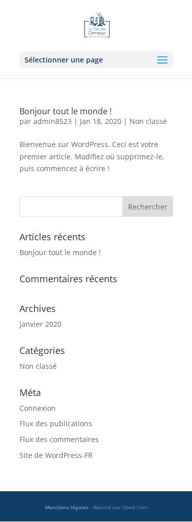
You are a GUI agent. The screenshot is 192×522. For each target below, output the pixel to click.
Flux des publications (55, 423)
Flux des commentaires (59, 439)
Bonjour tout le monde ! (65, 111)
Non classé (148, 121)
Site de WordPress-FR (56, 455)
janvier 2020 (40, 324)
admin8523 (52, 121)
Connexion (37, 408)
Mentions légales (67, 507)
